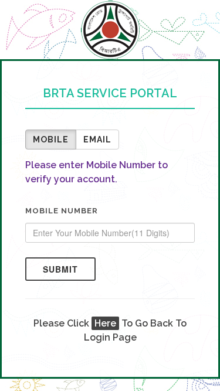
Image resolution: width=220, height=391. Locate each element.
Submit (60, 269)
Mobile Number (61, 210)
